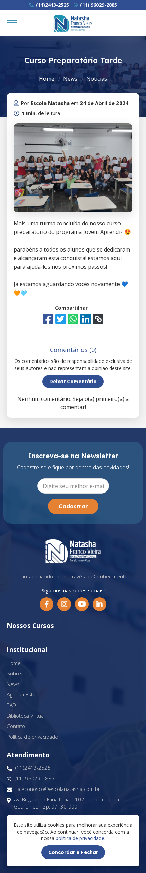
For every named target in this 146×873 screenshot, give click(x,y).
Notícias (96, 78)
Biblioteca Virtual (26, 715)
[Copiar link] (98, 319)
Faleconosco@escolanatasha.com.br (57, 788)
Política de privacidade (32, 736)
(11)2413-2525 (52, 5)
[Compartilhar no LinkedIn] (85, 319)
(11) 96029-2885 (98, 5)
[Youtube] (82, 604)
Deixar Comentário (73, 381)
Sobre (14, 673)
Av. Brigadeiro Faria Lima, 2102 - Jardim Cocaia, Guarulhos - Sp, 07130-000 (67, 803)
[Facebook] (46, 604)
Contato (16, 726)
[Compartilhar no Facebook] (48, 319)
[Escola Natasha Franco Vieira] (73, 23)
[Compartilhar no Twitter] (60, 319)
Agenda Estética (25, 694)
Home (46, 78)
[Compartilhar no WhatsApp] (73, 319)
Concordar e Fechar (73, 852)
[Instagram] (64, 604)
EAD (11, 705)
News (70, 78)
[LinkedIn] (99, 604)
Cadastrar (73, 506)
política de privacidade (80, 838)
